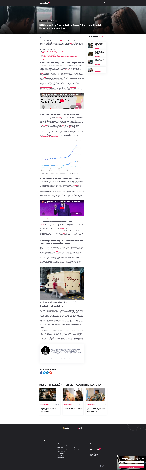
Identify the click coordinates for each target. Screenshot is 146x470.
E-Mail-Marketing (60, 453)
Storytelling (45, 218)
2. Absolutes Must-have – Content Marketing (51, 52)
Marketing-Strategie (53, 20)
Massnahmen (67, 69)
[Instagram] (103, 466)
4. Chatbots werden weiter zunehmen (50, 55)
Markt (41, 261)
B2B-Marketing (63, 40)
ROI (45, 77)
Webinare (71, 3)
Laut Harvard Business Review (46, 87)
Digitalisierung (78, 40)
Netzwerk (52, 134)
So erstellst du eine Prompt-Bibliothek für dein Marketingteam (48, 410)
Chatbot (64, 233)
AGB (74, 447)
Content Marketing (61, 117)
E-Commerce (97, 48)
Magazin (64, 3)
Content (62, 125)
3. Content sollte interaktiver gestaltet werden (51, 54)
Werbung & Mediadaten (95, 443)
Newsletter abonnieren (132, 467)
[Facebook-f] (100, 466)
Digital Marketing (43, 20)
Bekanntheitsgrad (43, 125)
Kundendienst (62, 228)
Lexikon (58, 443)
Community (67, 132)
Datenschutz (76, 449)
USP (66, 247)
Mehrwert (58, 129)
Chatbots (42, 224)
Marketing (51, 45)
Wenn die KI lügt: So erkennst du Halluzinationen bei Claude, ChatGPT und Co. (96, 410)
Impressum (76, 445)
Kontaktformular (77, 443)
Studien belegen (43, 308)
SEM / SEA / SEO (60, 447)
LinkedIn (76, 185)
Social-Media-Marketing (62, 449)
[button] (104, 3)
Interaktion (54, 182)
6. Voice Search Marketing (47, 57)
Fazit (43, 59)
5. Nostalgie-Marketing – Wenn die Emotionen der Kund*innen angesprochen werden (59, 56)
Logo (57, 251)
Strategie (72, 43)
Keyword (70, 126)
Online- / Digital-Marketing (62, 445)
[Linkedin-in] (105, 466)
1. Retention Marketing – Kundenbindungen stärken (52, 51)
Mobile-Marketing (60, 455)
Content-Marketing (98, 56)
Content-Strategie (45, 123)
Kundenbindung (73, 87)
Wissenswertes (78, 3)
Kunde (42, 73)
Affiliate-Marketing (61, 457)
